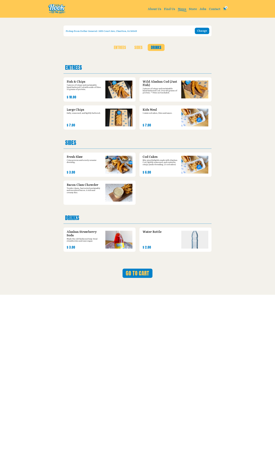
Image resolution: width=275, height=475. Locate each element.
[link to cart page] (225, 9)
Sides (138, 47)
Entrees (120, 47)
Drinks (156, 47)
